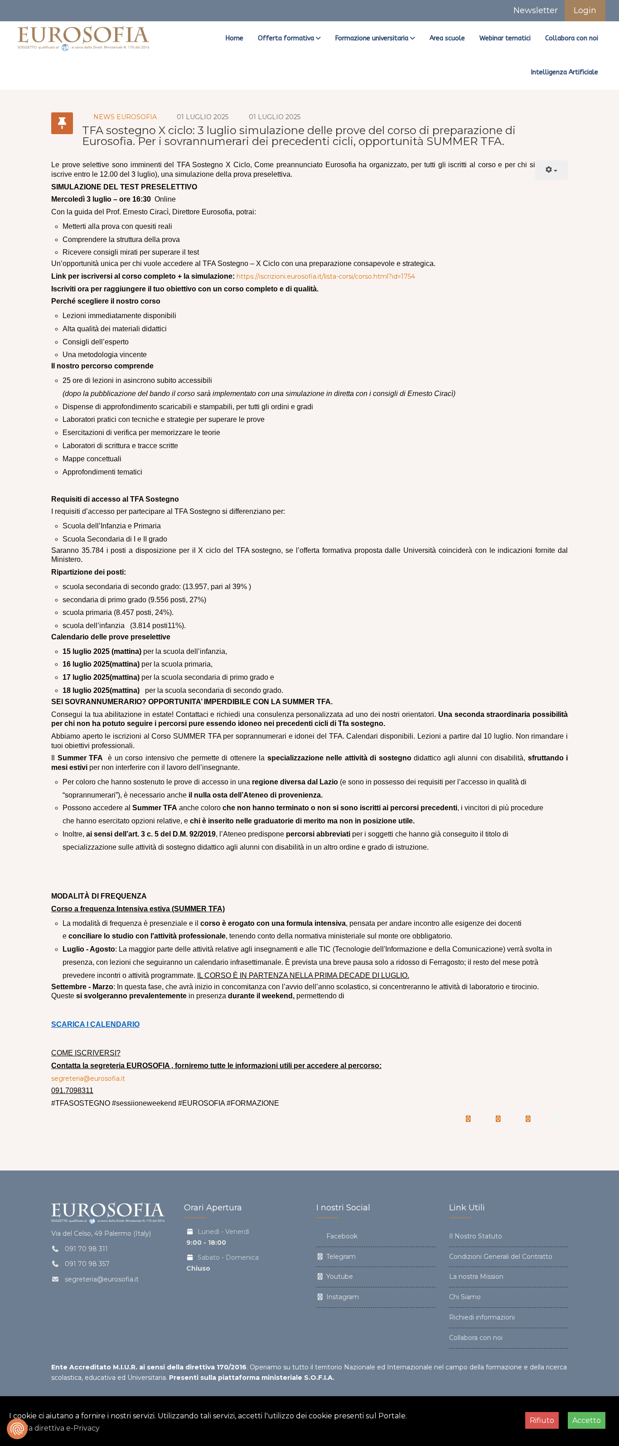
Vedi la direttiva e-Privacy (54, 1428)
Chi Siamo (465, 1297)
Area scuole (447, 38)
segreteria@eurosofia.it (88, 1078)
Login (585, 10)
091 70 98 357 (87, 1264)
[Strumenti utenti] (551, 169)
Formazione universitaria (371, 38)
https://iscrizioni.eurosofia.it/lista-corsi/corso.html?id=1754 (326, 276)
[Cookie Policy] (17, 1428)
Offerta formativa (286, 38)
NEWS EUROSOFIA (125, 117)
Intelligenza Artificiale (564, 72)
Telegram (340, 1257)
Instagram (341, 1297)
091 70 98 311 (86, 1249)
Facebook (341, 1236)
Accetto (586, 1420)
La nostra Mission (476, 1276)
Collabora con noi (571, 38)
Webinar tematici (505, 38)
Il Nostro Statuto (475, 1236)
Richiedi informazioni (482, 1317)
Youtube (338, 1276)
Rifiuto (542, 1420)
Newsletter (534, 10)
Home (234, 38)
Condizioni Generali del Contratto (500, 1257)
